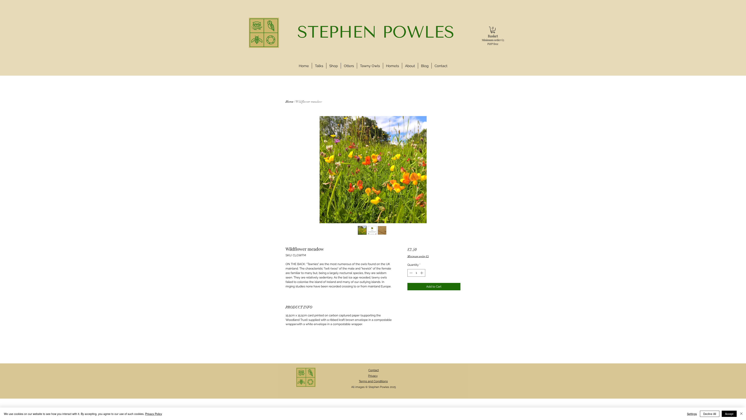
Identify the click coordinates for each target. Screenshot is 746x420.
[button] (493, 30)
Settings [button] (692, 414)
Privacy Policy (153, 414)
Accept (729, 414)
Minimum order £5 (418, 256)
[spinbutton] (416, 272)
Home (289, 102)
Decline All (709, 414)
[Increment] (422, 272)
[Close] (741, 414)
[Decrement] (410, 272)
